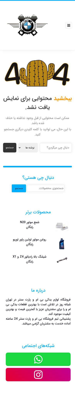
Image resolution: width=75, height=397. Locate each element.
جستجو (10, 148)
